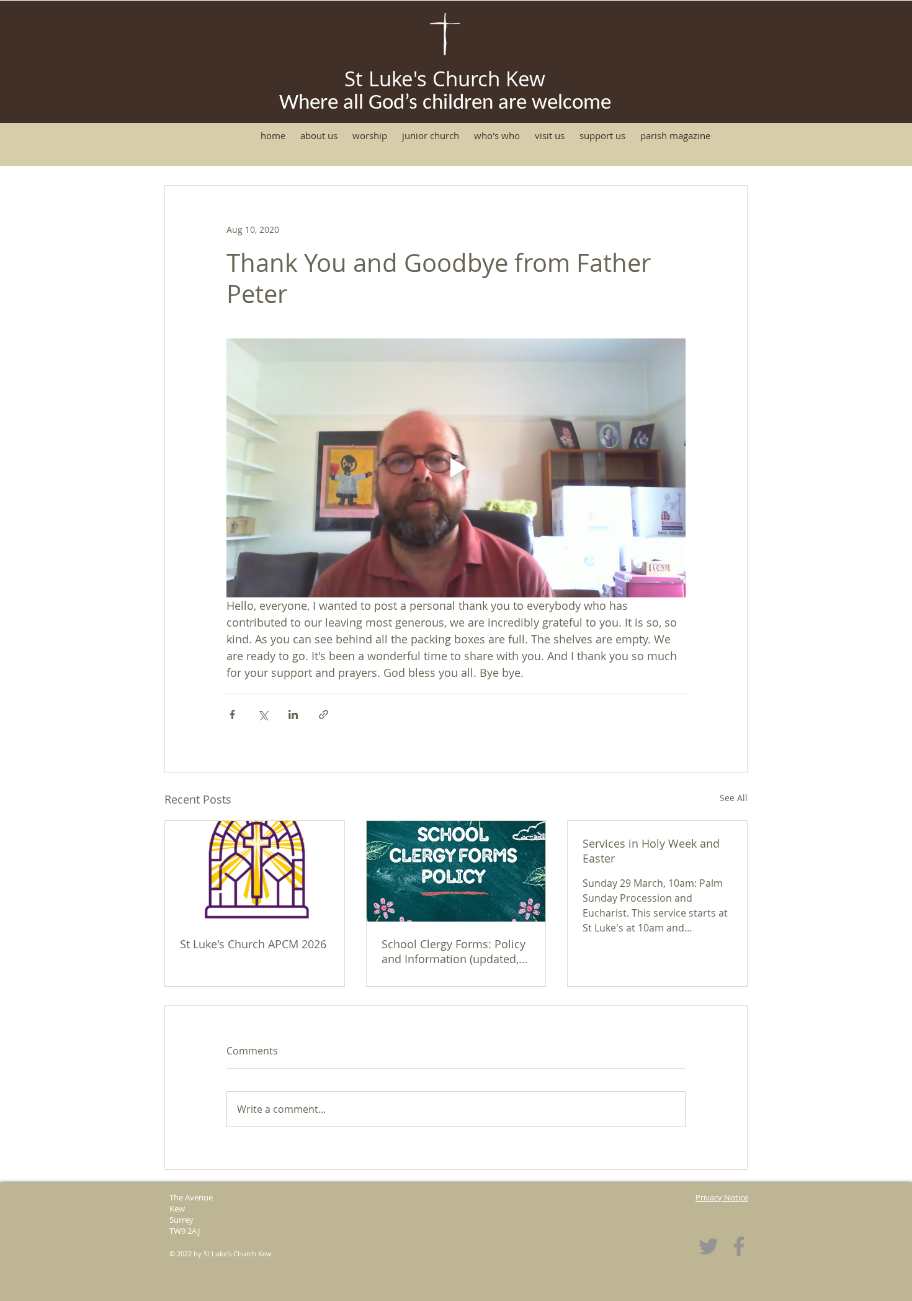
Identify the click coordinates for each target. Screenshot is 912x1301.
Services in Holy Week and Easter (651, 851)
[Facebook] (739, 1246)
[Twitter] (708, 1246)
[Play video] (456, 467)
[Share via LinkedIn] (293, 714)
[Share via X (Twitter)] (263, 714)
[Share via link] (323, 714)
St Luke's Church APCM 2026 (253, 943)
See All (734, 798)
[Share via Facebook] (232, 714)
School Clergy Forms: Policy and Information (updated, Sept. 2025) (453, 951)
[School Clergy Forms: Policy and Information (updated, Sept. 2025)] (456, 871)
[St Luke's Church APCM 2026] (254, 871)
